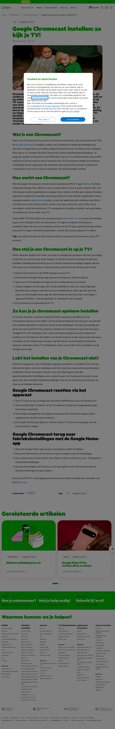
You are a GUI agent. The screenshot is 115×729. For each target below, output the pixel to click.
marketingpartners (40, 98)
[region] (58, 98)
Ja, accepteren (73, 119)
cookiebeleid (36, 106)
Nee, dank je (43, 119)
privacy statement (52, 106)
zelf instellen (74, 111)
